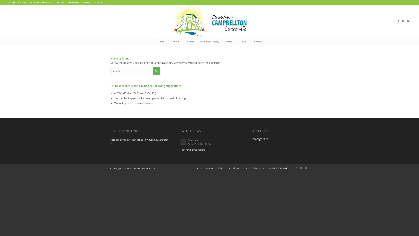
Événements (73, 2)
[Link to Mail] (408, 21)
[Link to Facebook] (398, 21)
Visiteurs (86, 2)
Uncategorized (259, 139)
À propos (22, 2)
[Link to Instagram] (403, 21)
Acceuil (11, 2)
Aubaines (60, 2)
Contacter (98, 2)
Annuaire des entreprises (41, 2)
